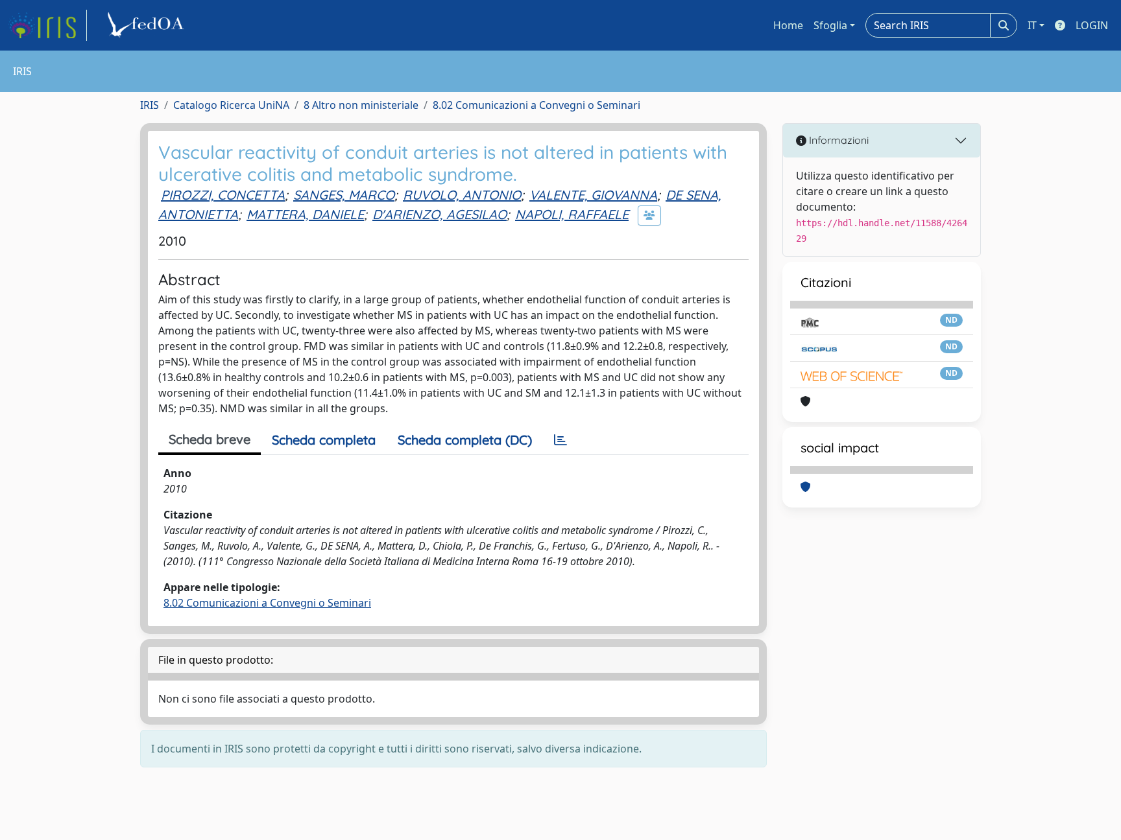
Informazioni (837, 140)
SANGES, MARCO (343, 195)
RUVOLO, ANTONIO (462, 195)
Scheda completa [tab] (324, 440)
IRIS (149, 105)
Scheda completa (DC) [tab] (465, 440)
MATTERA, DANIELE (305, 214)
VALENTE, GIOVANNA (593, 195)
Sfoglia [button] (830, 25)
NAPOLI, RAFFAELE (572, 214)
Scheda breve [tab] (209, 439)
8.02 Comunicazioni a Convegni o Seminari (536, 105)
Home (788, 25)
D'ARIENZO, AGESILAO (439, 214)
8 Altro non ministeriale (361, 105)
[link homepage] (47, 25)
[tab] (560, 440)
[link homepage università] (148, 25)
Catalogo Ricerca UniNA (231, 105)
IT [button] (1032, 25)
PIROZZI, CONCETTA (223, 195)
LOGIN (1092, 25)
